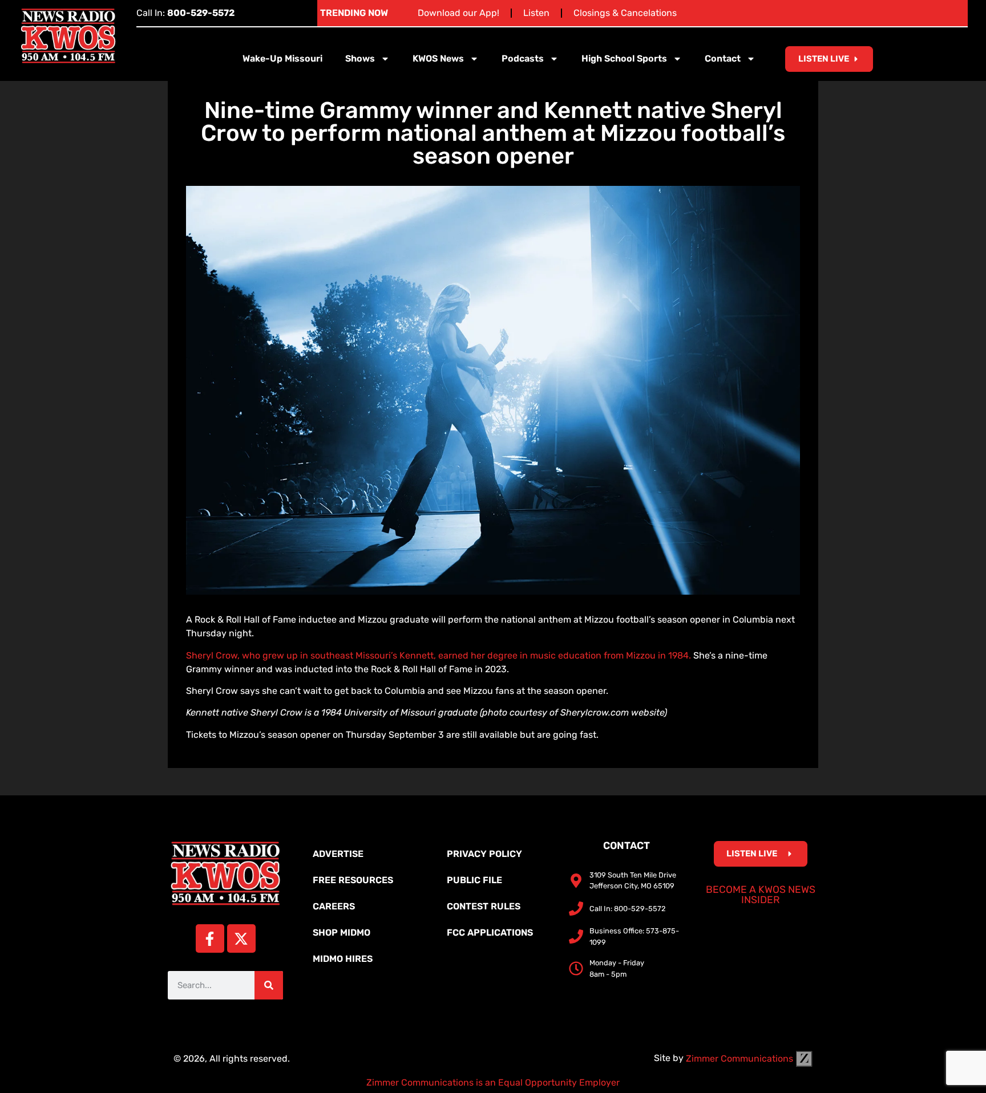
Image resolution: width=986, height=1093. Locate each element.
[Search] (268, 985)
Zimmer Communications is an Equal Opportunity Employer (493, 1082)
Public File (474, 880)
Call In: (185, 12)
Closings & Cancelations (625, 12)
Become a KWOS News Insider (760, 894)
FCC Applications (490, 932)
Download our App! (458, 12)
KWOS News (438, 58)
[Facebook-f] (210, 938)
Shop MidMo (341, 932)
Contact (723, 58)
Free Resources (353, 880)
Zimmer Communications (740, 1058)
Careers (334, 906)
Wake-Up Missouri (282, 58)
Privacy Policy (484, 853)
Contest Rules (483, 906)
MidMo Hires (343, 958)
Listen (536, 12)
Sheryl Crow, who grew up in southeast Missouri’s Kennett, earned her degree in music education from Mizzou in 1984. (438, 655)
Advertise (338, 853)
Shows (360, 58)
